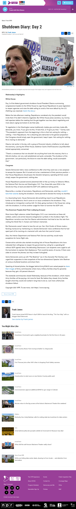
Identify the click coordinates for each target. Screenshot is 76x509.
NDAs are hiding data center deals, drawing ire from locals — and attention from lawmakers (41, 459)
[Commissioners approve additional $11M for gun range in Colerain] (8, 390)
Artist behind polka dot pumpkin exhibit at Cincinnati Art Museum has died (39, 431)
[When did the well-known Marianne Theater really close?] (8, 445)
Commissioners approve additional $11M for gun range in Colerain (36, 390)
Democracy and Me (48, 485)
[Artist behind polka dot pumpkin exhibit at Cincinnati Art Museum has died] (8, 431)
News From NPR (7, 20)
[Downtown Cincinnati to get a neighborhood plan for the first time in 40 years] (8, 336)
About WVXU (31, 481)
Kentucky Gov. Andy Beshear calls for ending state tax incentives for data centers (41, 417)
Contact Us (46, 481)
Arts (16, 428)
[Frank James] (6, 312)
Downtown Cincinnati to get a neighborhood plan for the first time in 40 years (40, 335)
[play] (5, 9)
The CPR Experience (34, 477)
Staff (60, 489)
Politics (17, 414)
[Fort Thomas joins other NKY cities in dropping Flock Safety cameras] (8, 363)
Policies (45, 489)
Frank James (12, 32)
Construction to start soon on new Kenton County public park (35, 376)
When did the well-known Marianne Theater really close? (33, 444)
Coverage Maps (63, 481)
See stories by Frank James (22, 319)
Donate (68, 3)
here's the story (28, 111)
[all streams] (73, 9)
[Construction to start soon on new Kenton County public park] (8, 377)
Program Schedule (33, 485)
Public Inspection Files (65, 477)
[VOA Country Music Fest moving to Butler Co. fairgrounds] (8, 349)
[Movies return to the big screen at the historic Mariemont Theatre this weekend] (8, 404)
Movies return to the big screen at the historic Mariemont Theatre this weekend (40, 403)
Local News (18, 332)
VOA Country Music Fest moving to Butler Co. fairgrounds (34, 349)
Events (45, 477)
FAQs (60, 485)
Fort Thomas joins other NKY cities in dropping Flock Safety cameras (37, 362)
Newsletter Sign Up (33, 489)
